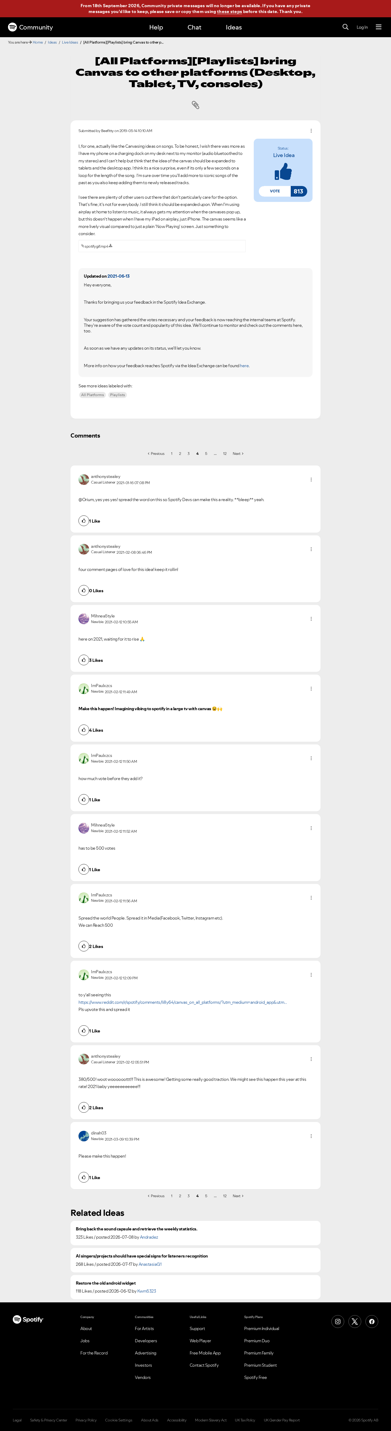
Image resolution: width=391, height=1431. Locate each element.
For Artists (144, 1328)
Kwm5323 (146, 1291)
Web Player (200, 1341)
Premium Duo (257, 1341)
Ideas (234, 27)
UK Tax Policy (245, 1420)
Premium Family (259, 1353)
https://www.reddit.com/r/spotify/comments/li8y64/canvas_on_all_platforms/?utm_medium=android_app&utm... (182, 1002)
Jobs (84, 1341)
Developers (146, 1341)
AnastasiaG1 (150, 1264)
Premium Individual (261, 1328)
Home (38, 42)
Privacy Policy (86, 1420)
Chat (194, 27)
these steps (229, 11)
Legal (17, 1420)
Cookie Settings (118, 1420)
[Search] (345, 27)
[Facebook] (371, 1321)
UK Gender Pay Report (282, 1420)
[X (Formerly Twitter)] (354, 1321)
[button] (275, 191)
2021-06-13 (118, 276)
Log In (362, 27)
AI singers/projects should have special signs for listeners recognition (142, 1256)
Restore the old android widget (106, 1283)
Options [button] (311, 131)
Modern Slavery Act (210, 1420)
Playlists (117, 394)
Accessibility (177, 1420)
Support (197, 1328)
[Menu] (378, 27)
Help (156, 27)
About (86, 1328)
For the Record (93, 1353)
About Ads (150, 1420)
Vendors (143, 1377)
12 (224, 453)
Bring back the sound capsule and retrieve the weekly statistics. (136, 1229)
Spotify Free (255, 1377)
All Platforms (92, 394)
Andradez (149, 1237)
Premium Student (260, 1365)
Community (36, 27)
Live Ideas (70, 42)
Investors (143, 1365)
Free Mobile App (205, 1353)
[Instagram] (337, 1321)
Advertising (145, 1353)
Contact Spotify (204, 1365)
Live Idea (284, 155)
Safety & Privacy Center (48, 1420)
